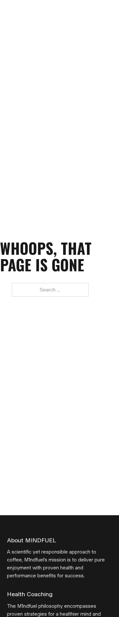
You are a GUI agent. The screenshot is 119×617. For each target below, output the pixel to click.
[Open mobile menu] (108, 11)
